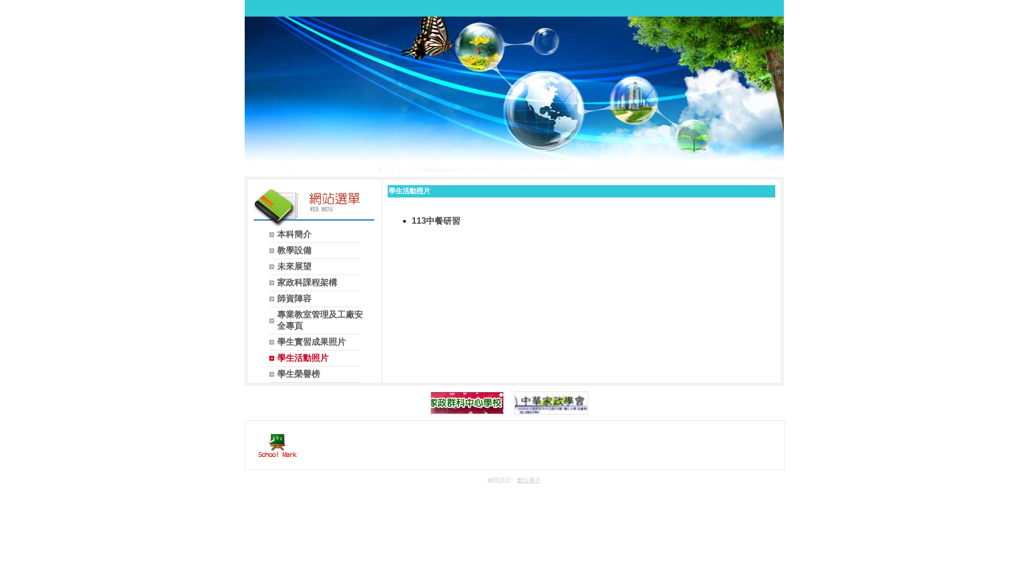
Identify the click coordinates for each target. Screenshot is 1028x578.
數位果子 (529, 480)
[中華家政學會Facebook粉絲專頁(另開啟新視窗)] (551, 403)
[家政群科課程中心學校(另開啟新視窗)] (467, 403)
